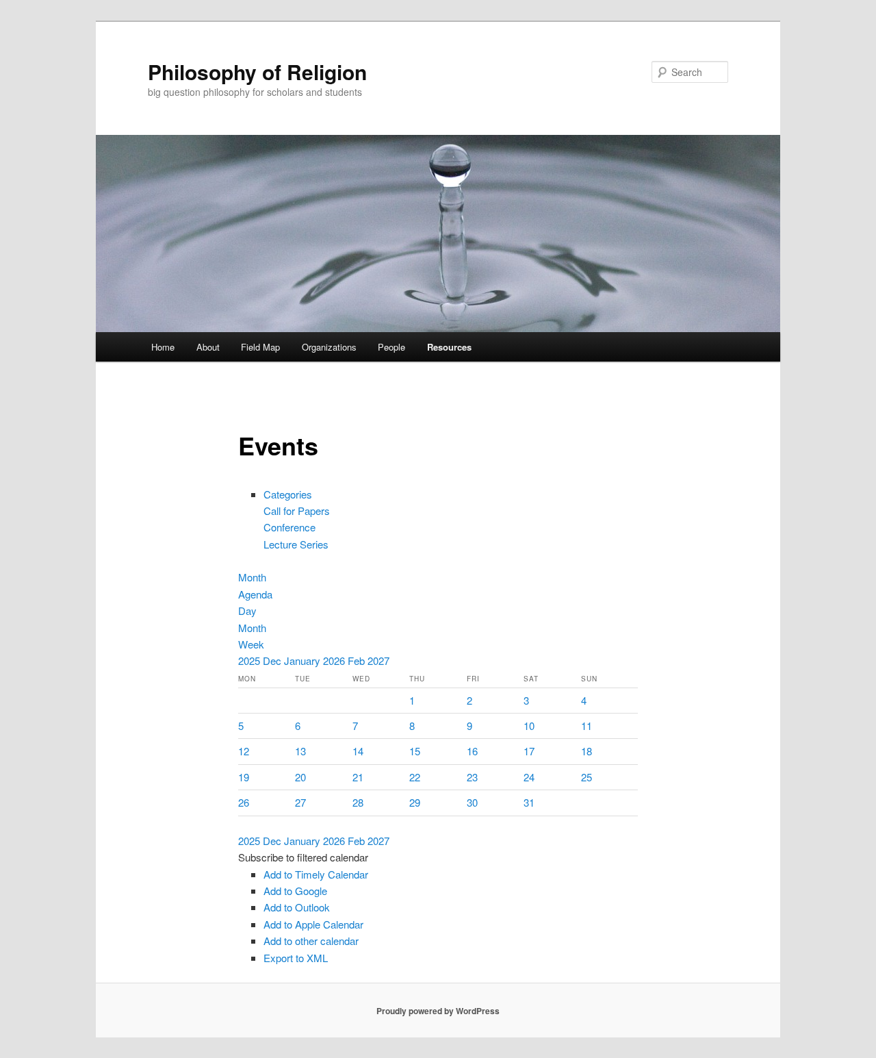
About (208, 346)
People (391, 346)
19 (243, 777)
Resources (449, 346)
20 (300, 777)
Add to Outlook (296, 907)
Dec (273, 660)
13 (300, 751)
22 (414, 777)
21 (357, 777)
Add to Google (295, 890)
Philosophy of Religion (257, 71)
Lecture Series (295, 544)
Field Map (260, 346)
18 (586, 751)
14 (357, 751)
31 (529, 802)
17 (529, 751)
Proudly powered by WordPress (438, 1011)
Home (163, 346)
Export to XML (295, 957)
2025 (250, 660)
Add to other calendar (311, 940)
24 (529, 777)
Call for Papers (296, 510)
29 (414, 802)
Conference (289, 527)
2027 (378, 660)
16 (472, 751)
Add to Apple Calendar (313, 924)
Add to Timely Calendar (315, 874)
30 (472, 802)
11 (586, 725)
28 (357, 802)
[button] (303, 857)
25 (586, 777)
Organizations (329, 346)
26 (243, 802)
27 (300, 802)
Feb (358, 660)
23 (472, 777)
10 (529, 725)
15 (414, 751)
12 (243, 751)
